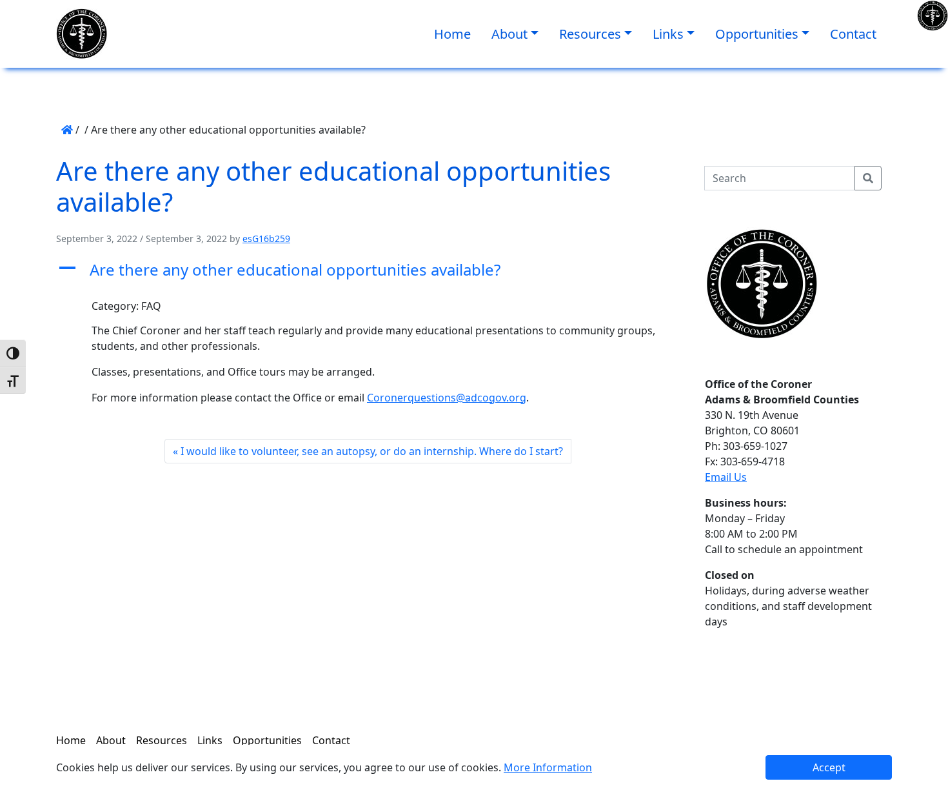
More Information (548, 767)
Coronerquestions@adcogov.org (446, 397)
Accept (829, 767)
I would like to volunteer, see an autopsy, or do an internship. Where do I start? (372, 451)
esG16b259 (266, 238)
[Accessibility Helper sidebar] (932, 15)
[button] (367, 270)
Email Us (726, 477)
